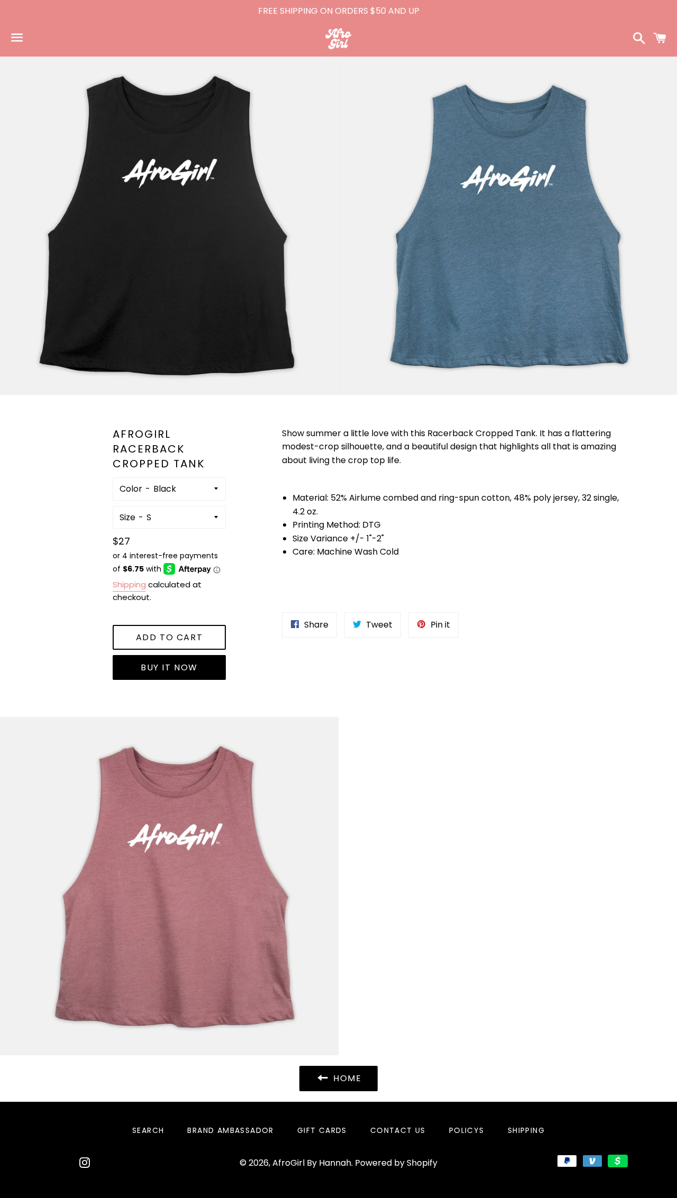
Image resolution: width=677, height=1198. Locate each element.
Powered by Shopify (396, 1163)
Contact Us (398, 1130)
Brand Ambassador (230, 1130)
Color (131, 489)
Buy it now (169, 667)
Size (127, 517)
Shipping (129, 584)
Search (148, 1130)
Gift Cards (322, 1130)
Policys (466, 1130)
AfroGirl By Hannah (311, 1163)
